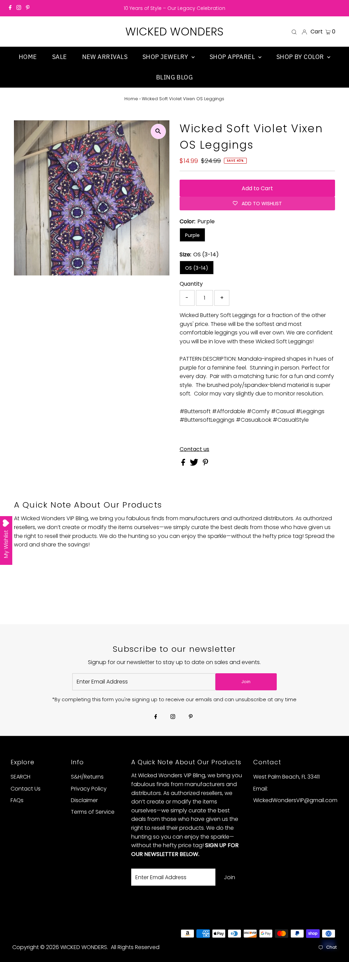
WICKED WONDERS (174, 31)
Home (131, 98)
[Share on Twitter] (195, 464)
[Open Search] (294, 32)
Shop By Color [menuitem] (300, 57)
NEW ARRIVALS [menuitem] (104, 57)
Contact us (194, 449)
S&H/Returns (87, 777)
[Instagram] (19, 8)
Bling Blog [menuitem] (174, 77)
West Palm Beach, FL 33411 (286, 777)
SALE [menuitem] (59, 57)
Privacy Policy (89, 789)
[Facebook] (10, 8)
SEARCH (20, 777)
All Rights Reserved (135, 947)
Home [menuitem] (28, 57)
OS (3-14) (196, 268)
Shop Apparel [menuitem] (233, 57)
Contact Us (26, 789)
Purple (192, 235)
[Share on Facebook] (183, 464)
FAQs (17, 800)
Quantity (191, 284)
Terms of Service (93, 812)
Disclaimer (84, 800)
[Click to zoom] (158, 131)
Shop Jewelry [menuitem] (166, 57)
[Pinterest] (27, 8)
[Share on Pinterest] (205, 464)
